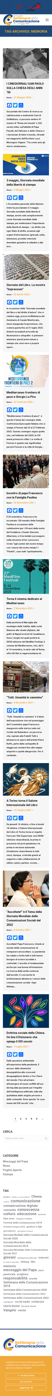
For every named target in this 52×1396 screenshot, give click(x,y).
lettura (25, 1261)
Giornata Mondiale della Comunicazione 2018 (17, 1244)
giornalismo (9, 1231)
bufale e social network (21, 1197)
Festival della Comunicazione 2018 (22, 1222)
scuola (33, 1278)
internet (43, 1257)
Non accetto (25, 1382)
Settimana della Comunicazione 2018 (25, 1284)
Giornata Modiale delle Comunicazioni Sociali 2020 (25, 1237)
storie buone (11, 1306)
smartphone (8, 1302)
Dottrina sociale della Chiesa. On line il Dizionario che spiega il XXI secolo (25, 1037)
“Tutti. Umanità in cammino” (24, 697)
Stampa (8, 1174)
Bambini (6, 1197)
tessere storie (28, 1306)
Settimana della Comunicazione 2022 (26, 1297)
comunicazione (25, 1201)
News (9, 98)
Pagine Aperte (12, 1170)
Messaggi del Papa (15, 1161)
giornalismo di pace (25, 1231)
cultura (9, 1214)
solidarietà (37, 1301)
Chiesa (36, 1196)
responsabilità (15, 1278)
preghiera (22, 1274)
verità (22, 1310)
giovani (9, 1257)
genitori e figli (34, 1226)
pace (41, 1270)
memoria (9, 1266)
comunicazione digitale (20, 1205)
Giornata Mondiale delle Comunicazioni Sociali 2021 (25, 1251)
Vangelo (9, 1310)
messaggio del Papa (20, 1270)
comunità (9, 1210)
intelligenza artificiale (27, 1258)
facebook (42, 1214)
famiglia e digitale (24, 1219)
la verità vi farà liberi (11, 1262)
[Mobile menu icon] (47, 20)
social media (22, 1301)
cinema (6, 1202)
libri (33, 1261)
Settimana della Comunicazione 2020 (25, 1289)
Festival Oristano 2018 (14, 1227)
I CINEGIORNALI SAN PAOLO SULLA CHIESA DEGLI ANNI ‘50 (25, 88)
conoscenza (28, 1209)
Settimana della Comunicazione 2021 (24, 1293)
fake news (9, 1218)
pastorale (9, 1274)
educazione (26, 1214)
